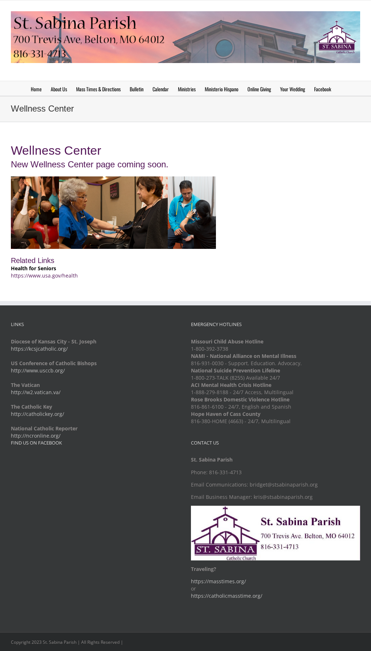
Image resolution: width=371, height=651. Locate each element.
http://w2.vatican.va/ (36, 392)
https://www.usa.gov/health (44, 275)
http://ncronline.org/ (36, 435)
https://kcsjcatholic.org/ (39, 348)
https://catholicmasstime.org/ (226, 595)
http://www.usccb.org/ (38, 370)
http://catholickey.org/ (37, 413)
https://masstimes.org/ (218, 581)
